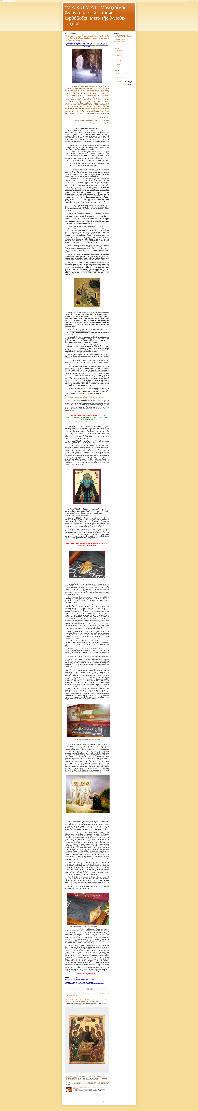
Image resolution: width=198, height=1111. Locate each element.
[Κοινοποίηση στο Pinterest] (92, 989)
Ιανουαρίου (118, 68)
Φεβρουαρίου (119, 66)
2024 (116, 47)
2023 (116, 48)
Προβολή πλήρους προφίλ (119, 41)
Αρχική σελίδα (86, 993)
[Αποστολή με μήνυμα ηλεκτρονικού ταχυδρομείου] (87, 989)
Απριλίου (118, 64)
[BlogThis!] (88, 989)
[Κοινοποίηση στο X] (89, 989)
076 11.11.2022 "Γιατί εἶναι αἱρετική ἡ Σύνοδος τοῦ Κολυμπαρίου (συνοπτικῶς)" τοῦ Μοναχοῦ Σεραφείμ (87, 1082)
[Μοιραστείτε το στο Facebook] (91, 989)
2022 (116, 70)
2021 (116, 72)
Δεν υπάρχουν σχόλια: (80, 988)
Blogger (103, 1101)
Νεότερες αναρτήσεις (69, 993)
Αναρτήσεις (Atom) (74, 995)
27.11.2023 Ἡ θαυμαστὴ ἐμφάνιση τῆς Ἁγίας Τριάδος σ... (124, 52)
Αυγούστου (118, 58)
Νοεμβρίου (118, 50)
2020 (116, 73)
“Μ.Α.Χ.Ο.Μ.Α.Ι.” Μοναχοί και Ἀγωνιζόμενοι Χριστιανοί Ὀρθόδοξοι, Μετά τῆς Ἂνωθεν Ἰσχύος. (123, 36)
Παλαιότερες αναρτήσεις (104, 993)
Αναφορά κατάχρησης (119, 77)
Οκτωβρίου (118, 55)
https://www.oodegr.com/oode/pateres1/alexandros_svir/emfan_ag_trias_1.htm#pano (84, 397)
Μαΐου (117, 62)
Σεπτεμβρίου (119, 57)
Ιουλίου (117, 60)
